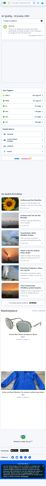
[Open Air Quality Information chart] (42, 20)
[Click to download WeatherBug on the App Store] (14, 450)
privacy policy (28, 473)
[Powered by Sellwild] (42, 311)
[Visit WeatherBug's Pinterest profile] (29, 457)
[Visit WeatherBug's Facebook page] (21, 457)
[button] (43, 466)
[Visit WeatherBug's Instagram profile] (25, 457)
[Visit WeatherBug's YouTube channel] (17, 457)
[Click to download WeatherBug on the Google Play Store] (24, 450)
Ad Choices (24, 476)
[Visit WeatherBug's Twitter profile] (12, 457)
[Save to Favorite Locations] (9, 3)
